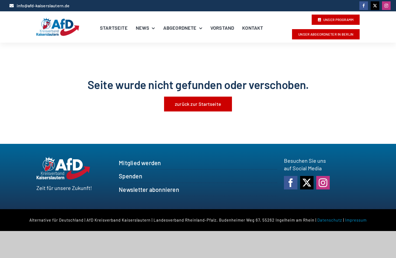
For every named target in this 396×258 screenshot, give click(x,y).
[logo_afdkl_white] (63, 159)
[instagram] (386, 5)
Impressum (356, 220)
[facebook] (363, 5)
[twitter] (375, 5)
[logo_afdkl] (57, 20)
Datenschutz (329, 220)
